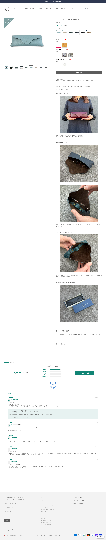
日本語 (21, 535)
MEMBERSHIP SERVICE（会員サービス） (49, 505)
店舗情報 (40, 8)
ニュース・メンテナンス (60, 8)
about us (42, 502)
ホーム (15, 8)
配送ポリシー (43, 518)
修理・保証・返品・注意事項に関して (48, 509)
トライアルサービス (44, 507)
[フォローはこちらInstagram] (8, 530)
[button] (59, 25)
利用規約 (42, 516)
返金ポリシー (43, 511)
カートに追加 (79, 72)
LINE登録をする (7, 504)
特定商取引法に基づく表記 (46, 520)
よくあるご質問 (71, 8)
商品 (20, 8)
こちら (61, 344)
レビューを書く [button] (84, 373)
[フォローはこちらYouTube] (12, 530)
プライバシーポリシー (45, 513)
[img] (10, 397)
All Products (43, 500)
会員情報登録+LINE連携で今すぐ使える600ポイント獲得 (53, 1)
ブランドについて (48, 8)
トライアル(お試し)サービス (29, 8)
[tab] (58, 87)
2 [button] (51, 473)
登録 (7, 520)
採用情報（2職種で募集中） (46, 524)
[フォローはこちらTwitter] (4, 530)
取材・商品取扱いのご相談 (46, 522)
